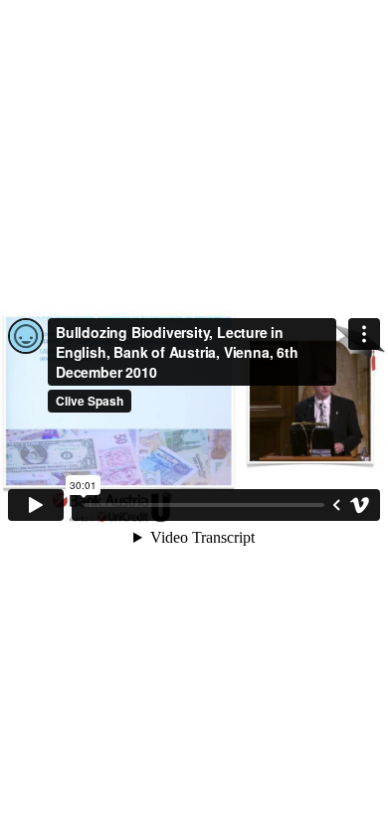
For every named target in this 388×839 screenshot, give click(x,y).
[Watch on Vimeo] (360, 505)
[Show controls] (336, 505)
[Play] (36, 505)
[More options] (364, 334)
